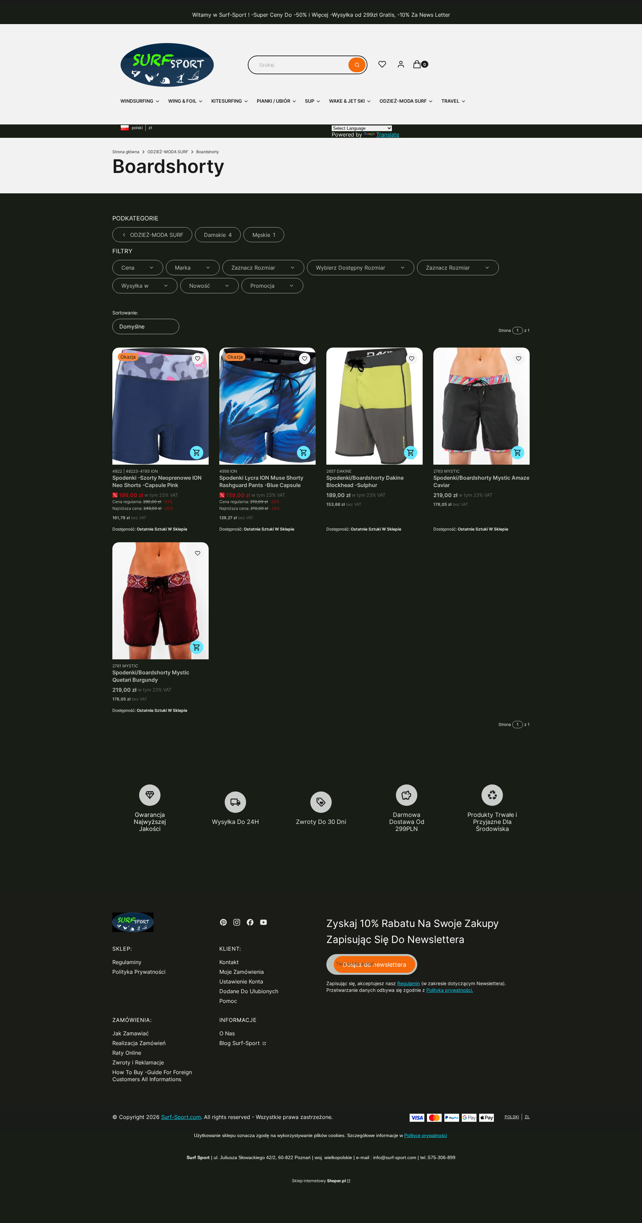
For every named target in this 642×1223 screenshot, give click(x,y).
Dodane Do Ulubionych (248, 991)
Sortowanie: (125, 312)
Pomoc (228, 1001)
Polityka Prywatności (139, 971)
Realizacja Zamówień (139, 1043)
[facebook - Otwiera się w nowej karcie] (250, 922)
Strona (505, 330)
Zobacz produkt (196, 452)
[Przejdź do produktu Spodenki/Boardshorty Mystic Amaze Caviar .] (481, 406)
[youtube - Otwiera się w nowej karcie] (263, 922)
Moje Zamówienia (241, 971)
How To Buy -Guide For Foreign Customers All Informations (152, 1076)
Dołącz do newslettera (374, 964)
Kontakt (229, 962)
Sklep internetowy (319, 1180)
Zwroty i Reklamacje (138, 1062)
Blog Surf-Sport (240, 1043)
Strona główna (125, 151)
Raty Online (126, 1052)
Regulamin (408, 983)
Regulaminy (126, 962)
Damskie (218, 234)
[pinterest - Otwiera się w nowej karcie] (223, 922)
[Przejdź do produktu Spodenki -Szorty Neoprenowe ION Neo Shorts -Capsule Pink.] (160, 406)
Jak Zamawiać (130, 1033)
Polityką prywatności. (449, 990)
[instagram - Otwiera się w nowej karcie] (237, 922)
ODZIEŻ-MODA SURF (167, 151)
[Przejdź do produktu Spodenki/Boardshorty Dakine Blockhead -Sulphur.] (374, 406)
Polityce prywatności (425, 1135)
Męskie (263, 234)
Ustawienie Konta (241, 981)
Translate (387, 134)
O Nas (227, 1033)
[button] (356, 65)
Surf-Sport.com (181, 1117)
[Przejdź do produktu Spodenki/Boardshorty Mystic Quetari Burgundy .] (160, 600)
